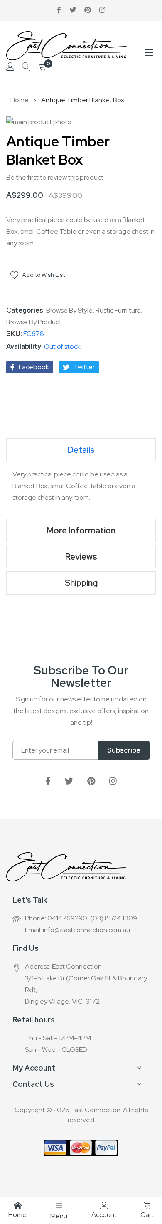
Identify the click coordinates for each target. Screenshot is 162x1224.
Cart (147, 1214)
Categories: (26, 310)
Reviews (81, 556)
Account (104, 1214)
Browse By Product (33, 322)
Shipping (81, 582)
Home (19, 100)
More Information (81, 530)
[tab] (81, 449)
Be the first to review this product (54, 177)
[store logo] (66, 45)
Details (81, 449)
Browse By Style (69, 310)
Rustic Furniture (118, 310)
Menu (58, 1216)
